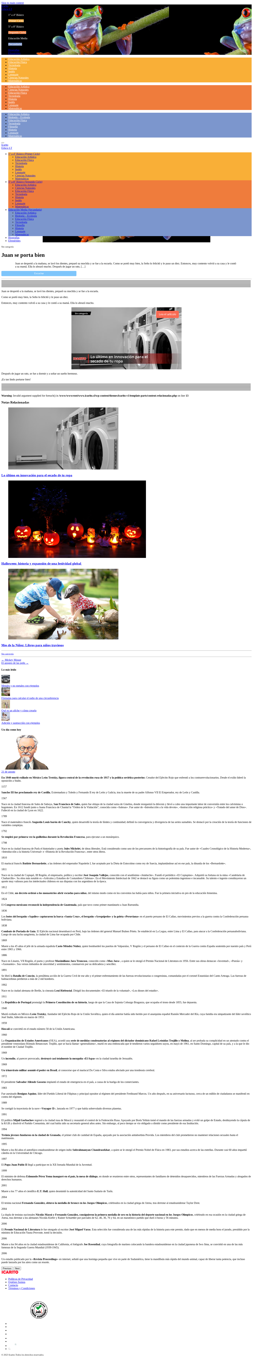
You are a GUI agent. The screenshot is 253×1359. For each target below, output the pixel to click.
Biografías (13, 50)
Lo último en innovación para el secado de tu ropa (36, 475)
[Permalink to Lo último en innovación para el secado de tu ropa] (63, 468)
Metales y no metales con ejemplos (20, 685)
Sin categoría (7, 654)
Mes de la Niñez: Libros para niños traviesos (32, 645)
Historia (12, 68)
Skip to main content (12, 2)
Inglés (11, 71)
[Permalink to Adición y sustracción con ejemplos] (5, 719)
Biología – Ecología (19, 117)
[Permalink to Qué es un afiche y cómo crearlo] (5, 707)
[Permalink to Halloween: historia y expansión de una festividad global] (77, 556)
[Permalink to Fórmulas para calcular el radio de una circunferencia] (5, 695)
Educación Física (17, 62)
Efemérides (14, 53)
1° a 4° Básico (24, 153)
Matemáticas (15, 80)
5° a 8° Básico (25, 181)
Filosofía (13, 126)
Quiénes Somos (16, 1282)
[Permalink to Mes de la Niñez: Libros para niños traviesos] (63, 638)
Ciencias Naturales (18, 77)
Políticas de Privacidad (20, 1278)
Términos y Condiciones (21, 1288)
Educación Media (25, 209)
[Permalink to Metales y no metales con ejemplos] (5, 682)
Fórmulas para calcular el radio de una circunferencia (30, 698)
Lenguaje (13, 74)
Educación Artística (18, 59)
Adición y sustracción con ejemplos (20, 722)
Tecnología (14, 65)
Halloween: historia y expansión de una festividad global (41, 563)
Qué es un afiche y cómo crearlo (18, 710)
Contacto (13, 1285)
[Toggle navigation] (2, 142)
